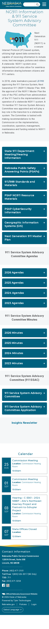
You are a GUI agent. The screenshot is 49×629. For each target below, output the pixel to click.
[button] (47, 5)
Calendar (25, 454)
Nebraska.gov (8, 604)
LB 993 (40, 81)
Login (33, 604)
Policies (23, 604)
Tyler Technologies (22, 600)
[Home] (12, 4)
